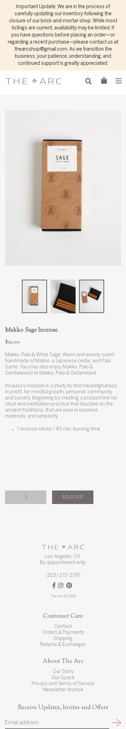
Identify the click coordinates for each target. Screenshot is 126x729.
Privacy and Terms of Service (63, 684)
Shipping (63, 639)
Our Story (63, 672)
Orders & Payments (63, 632)
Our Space (63, 678)
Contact (63, 626)
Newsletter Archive (63, 690)
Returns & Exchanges (63, 645)
